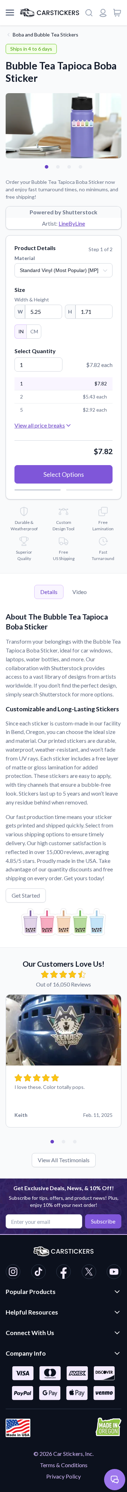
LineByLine (72, 223)
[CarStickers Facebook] (63, 1272)
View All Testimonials (64, 1160)
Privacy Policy (63, 1476)
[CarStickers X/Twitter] (88, 1272)
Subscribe (103, 1221)
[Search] (89, 13)
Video (79, 591)
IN (21, 331)
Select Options (63, 474)
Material (24, 258)
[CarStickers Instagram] (13, 1272)
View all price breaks (39, 425)
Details (49, 591)
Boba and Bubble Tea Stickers (45, 35)
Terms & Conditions (63, 1465)
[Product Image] (80, 167)
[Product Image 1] (46, 167)
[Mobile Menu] (10, 13)
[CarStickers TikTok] (38, 1272)
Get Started (26, 895)
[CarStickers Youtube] (114, 1272)
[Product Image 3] (69, 167)
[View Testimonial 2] (63, 1141)
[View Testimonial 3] (74, 1141)
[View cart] (117, 13)
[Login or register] (103, 13)
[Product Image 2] (58, 167)
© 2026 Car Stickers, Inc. (63, 1453)
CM (34, 331)
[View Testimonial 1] (52, 1141)
